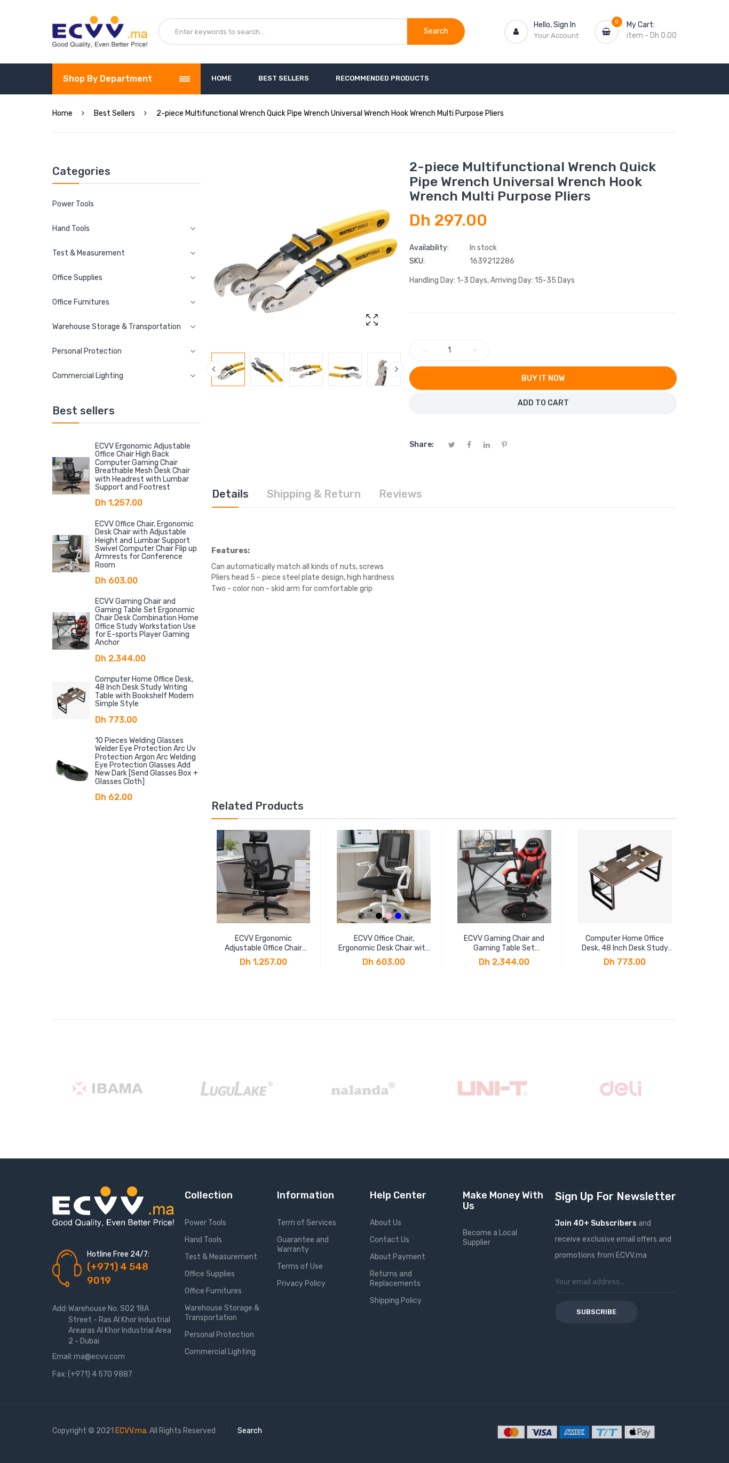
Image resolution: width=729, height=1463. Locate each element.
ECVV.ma (130, 1430)
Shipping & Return (314, 493)
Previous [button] (214, 369)
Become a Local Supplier (490, 1237)
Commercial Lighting (220, 1351)
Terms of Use (300, 1266)
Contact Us (389, 1239)
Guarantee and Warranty (303, 1244)
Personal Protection (219, 1334)
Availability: (429, 247)
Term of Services (306, 1222)
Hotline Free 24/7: (118, 1254)
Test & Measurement (221, 1256)
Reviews (400, 493)
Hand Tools (203, 1239)
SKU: (417, 261)
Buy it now (543, 378)
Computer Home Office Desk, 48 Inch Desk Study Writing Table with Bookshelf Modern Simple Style (144, 691)
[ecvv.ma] (99, 25)
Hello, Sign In (555, 24)
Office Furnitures (213, 1291)
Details (230, 493)
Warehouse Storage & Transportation (222, 1313)
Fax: (59, 1374)
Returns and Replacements (395, 1278)
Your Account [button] (556, 35)
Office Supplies (210, 1273)
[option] (228, 369)
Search (249, 1430)
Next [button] (396, 369)
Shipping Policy (396, 1300)
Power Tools (73, 204)
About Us (385, 1222)
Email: (62, 1356)
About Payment (397, 1256)
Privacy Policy (301, 1283)
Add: (59, 1308)
